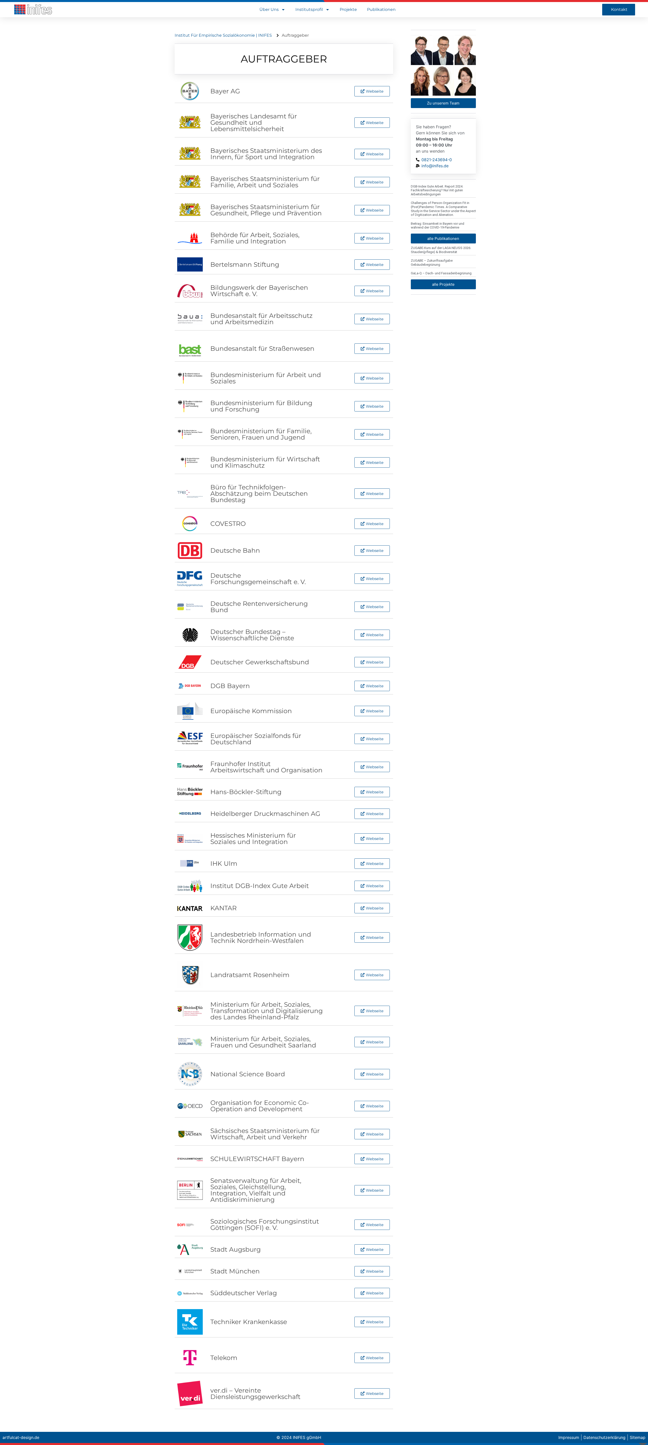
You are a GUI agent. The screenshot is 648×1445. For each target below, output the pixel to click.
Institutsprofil (309, 9)
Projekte (348, 9)
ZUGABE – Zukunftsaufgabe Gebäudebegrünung (432, 262)
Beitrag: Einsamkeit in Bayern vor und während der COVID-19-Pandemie (437, 226)
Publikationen (381, 9)
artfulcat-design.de (21, 1437)
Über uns (269, 9)
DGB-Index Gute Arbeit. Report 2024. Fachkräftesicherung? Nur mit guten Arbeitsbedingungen (437, 190)
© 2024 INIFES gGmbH (298, 1437)
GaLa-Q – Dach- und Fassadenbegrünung (441, 273)
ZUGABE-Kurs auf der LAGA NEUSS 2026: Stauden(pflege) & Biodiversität (441, 250)
